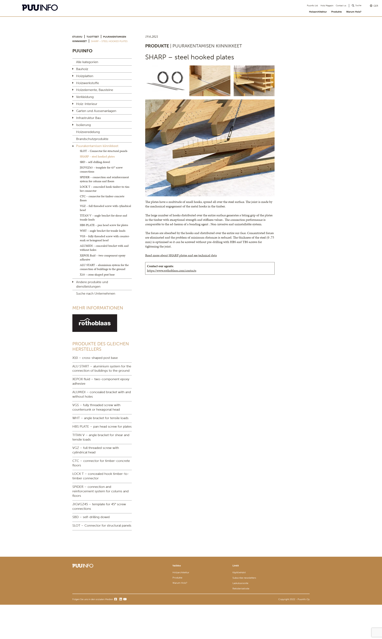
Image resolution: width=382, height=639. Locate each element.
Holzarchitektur (318, 11)
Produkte (336, 11)
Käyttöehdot (239, 572)
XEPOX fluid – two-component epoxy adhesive (102, 257)
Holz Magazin (327, 5)
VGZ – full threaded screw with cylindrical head (105, 208)
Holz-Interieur (86, 104)
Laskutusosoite (240, 583)
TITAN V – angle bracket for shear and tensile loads (103, 217)
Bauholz (82, 69)
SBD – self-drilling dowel (95, 162)
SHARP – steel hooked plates (97, 156)
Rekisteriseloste (240, 588)
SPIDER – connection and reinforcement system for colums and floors (104, 179)
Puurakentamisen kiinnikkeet (97, 146)
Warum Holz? (353, 11)
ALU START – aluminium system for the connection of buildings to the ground (104, 267)
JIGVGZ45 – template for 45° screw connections (101, 169)
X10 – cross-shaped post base (97, 274)
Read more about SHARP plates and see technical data (181, 255)
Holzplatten (84, 76)
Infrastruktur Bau (88, 118)
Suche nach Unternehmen (95, 293)
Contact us (341, 5)
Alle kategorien (87, 62)
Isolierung (83, 125)
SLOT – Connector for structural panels (103, 151)
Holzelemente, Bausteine (94, 90)
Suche (358, 5)
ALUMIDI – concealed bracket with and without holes (104, 248)
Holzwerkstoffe (87, 83)
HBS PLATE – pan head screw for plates (104, 225)
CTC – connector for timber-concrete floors (102, 198)
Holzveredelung (88, 132)
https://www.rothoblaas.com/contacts (171, 270)
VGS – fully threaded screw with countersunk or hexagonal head (105, 238)
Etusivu (77, 36)
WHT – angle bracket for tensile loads (102, 231)
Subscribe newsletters (244, 577)
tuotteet (93, 36)
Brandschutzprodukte (92, 139)
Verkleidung (85, 97)
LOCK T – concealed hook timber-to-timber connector (105, 189)
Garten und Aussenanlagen (96, 111)
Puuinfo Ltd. (312, 5)
